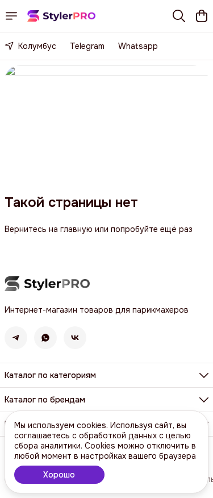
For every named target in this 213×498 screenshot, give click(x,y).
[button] (16, 337)
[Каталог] (11, 16)
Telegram (87, 46)
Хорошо (59, 475)
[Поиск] (179, 16)
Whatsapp (138, 46)
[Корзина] (201, 16)
